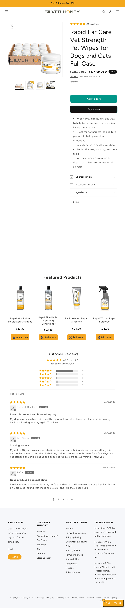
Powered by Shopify (45, 598)
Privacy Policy (73, 550)
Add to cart (22, 337)
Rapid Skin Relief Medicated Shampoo (20, 320)
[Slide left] (11, 85)
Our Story (42, 540)
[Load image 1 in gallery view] (19, 85)
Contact (41, 553)
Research (41, 544)
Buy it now (94, 109)
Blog (39, 549)
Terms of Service (74, 555)
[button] (6, 11)
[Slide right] (59, 85)
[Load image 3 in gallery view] (40, 85)
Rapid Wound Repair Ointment (76, 320)
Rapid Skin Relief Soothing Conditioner (48, 320)
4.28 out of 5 (70, 360)
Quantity (74, 82)
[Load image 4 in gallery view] (50, 85)
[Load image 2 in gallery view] (29, 85)
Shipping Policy (73, 537)
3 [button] (63, 499)
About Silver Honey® (47, 536)
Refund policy (63, 598)
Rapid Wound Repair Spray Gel (105, 320)
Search (69, 528)
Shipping (74, 76)
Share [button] (76, 202)
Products (41, 531)
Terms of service (94, 598)
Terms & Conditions (76, 533)
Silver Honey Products (26, 598)
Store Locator (44, 558)
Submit (14, 557)
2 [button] (58, 499)
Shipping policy (111, 598)
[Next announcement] (119, 3)
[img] (17, 402)
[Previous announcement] (6, 3)
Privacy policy (78, 598)
